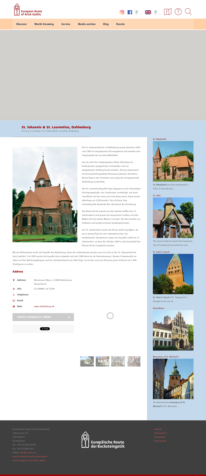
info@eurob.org (28, 452)
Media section (87, 24)
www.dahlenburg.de (44, 306)
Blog (106, 24)
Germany (25, 131)
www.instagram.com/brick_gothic (29, 460)
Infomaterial (160, 433)
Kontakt (158, 429)
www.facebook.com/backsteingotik (30, 456)
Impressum (159, 437)
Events (120, 24)
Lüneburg (36, 131)
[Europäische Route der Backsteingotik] (27, 14)
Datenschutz (160, 440)
